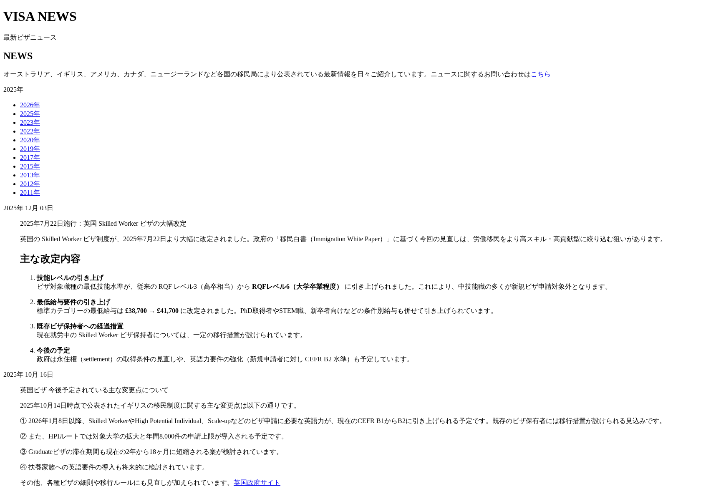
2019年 (30, 148)
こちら (541, 74)
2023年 (30, 122)
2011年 (30, 192)
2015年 (30, 166)
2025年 (30, 113)
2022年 (30, 131)
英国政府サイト (257, 482)
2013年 (30, 175)
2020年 (30, 140)
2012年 (30, 183)
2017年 (30, 157)
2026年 (30, 104)
